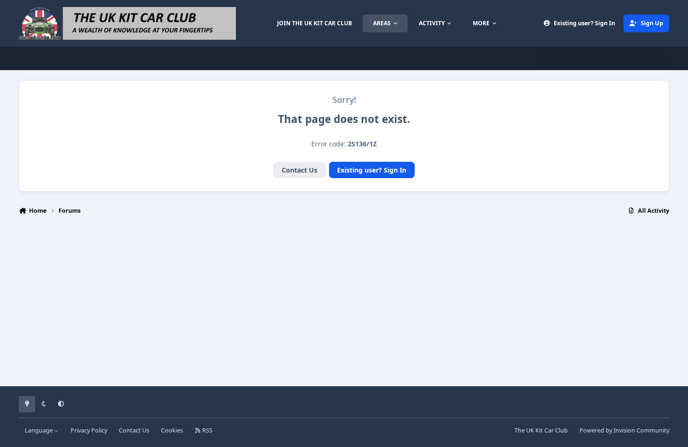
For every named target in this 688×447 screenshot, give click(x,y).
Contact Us (299, 170)
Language (39, 430)
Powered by (624, 430)
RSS (206, 430)
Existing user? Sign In (371, 170)
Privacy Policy (89, 430)
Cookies (172, 430)
